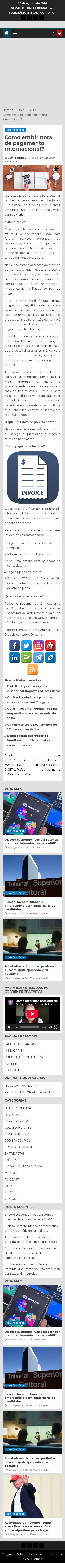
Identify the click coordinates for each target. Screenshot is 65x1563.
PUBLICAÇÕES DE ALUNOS (24, 1057)
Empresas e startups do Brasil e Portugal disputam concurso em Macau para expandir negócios (32, 1269)
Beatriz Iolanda (17, 158)
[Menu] (14, 33)
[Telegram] (38, 657)
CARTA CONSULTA (39, 8)
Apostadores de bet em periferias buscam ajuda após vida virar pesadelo (30, 970)
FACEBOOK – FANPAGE (21, 1044)
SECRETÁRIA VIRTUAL (23, 12)
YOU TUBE (12, 1070)
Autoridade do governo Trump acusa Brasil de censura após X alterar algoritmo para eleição (31, 1253)
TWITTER (11, 1063)
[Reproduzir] (9, 1027)
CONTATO (47, 12)
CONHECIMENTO (17, 1134)
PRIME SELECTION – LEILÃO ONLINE (31, 1092)
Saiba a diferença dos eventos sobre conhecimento (47, 762)
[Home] (6, 33)
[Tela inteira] (56, 1027)
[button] (14, 33)
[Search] (53, 33)
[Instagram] (38, 645)
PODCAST (12, 1179)
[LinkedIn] (14, 657)
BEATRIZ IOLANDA (18, 1108)
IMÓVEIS (11, 1160)
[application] (32, 1014)
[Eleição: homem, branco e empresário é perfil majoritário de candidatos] (32, 876)
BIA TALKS (12, 1114)
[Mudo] (50, 1027)
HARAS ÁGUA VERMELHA (22, 1086)
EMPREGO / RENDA (19, 1147)
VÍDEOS (10, 1199)
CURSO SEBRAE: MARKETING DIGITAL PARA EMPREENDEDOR (17, 765)
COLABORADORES (18, 1127)
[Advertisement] (32, 73)
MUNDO (10, 1173)
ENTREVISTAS (15, 1153)
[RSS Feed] (32, 669)
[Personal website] (50, 657)
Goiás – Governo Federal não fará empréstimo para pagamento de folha (32, 713)
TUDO (9, 1192)
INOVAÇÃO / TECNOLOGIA (23, 1166)
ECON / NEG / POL (15, 130)
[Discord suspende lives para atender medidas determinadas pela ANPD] (32, 813)
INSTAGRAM (13, 1050)
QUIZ (8, 1186)
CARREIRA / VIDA (17, 1121)
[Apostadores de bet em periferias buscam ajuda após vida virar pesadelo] (32, 940)
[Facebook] (14, 645)
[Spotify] (26, 657)
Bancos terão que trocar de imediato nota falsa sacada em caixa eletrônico (30, 740)
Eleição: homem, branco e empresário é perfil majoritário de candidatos (30, 905)
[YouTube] (50, 645)
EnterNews (55, 1554)
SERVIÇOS (18, 8)
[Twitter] (26, 645)
